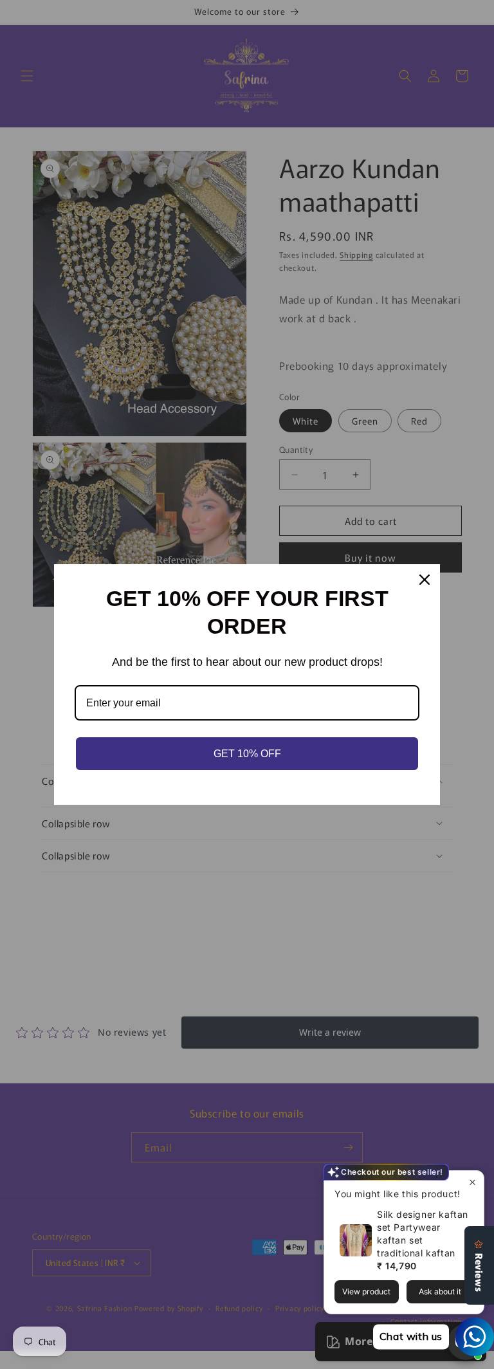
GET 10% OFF (247, 753)
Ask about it (440, 1291)
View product (366, 1291)
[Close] (424, 579)
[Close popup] (472, 1182)
